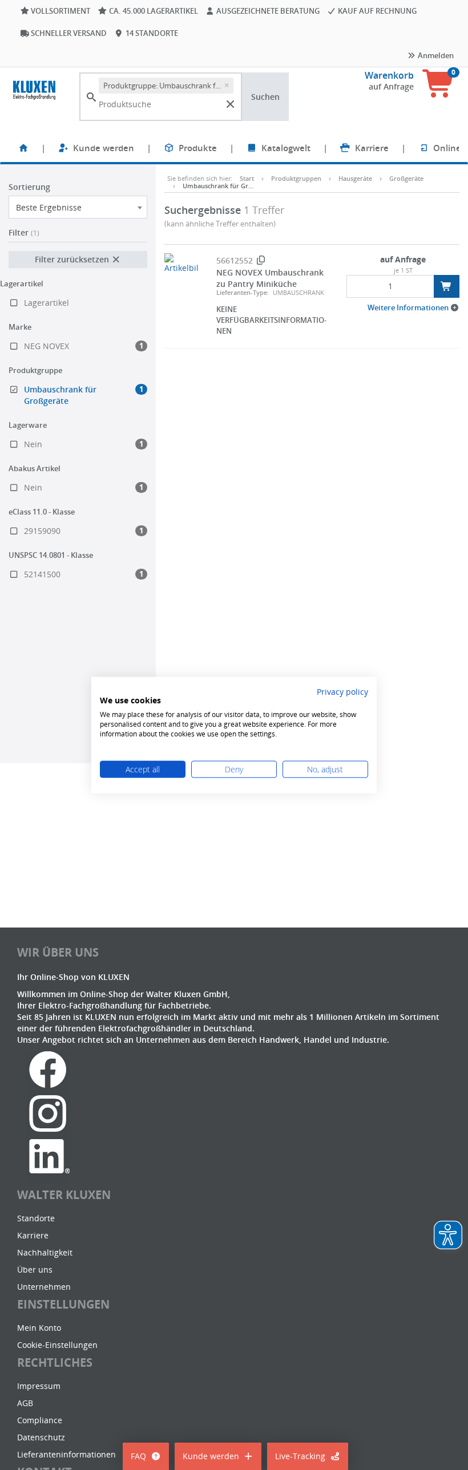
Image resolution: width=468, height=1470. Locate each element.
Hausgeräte (355, 178)
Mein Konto (39, 1327)
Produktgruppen (296, 178)
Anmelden (435, 55)
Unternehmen (44, 1286)
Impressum (38, 1385)
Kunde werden (103, 147)
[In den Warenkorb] (446, 286)
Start (247, 178)
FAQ (138, 1456)
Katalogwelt (285, 147)
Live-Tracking (300, 1456)
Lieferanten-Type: (242, 292)
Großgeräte (406, 178)
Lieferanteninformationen (66, 1454)
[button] (413, 307)
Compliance (39, 1420)
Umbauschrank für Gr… (218, 185)
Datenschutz (41, 1437)
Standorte (36, 1218)
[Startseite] (23, 148)
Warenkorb (389, 75)
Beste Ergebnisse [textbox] (49, 207)
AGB (25, 1403)
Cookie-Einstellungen (57, 1344)
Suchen (265, 96)
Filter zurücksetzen (73, 259)
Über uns (35, 1269)
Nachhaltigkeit (44, 1252)
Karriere (372, 147)
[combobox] (78, 207)
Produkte (198, 147)
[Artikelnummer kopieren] (261, 261)
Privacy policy (342, 691)
